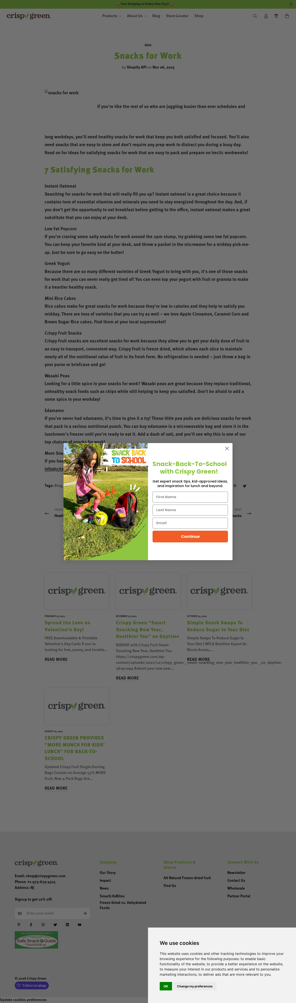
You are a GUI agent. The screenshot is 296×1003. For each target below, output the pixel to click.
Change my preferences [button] (195, 986)
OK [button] (166, 986)
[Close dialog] (227, 448)
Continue (190, 536)
